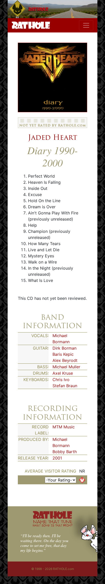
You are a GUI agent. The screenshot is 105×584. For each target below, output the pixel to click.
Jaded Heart (52, 137)
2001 (57, 458)
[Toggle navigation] (86, 25)
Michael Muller (66, 366)
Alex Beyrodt (64, 360)
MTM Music (63, 426)
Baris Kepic (63, 354)
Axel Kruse (62, 373)
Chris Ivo (61, 379)
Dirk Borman (64, 348)
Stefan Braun (64, 385)
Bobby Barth (64, 451)
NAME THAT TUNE (52, 523)
